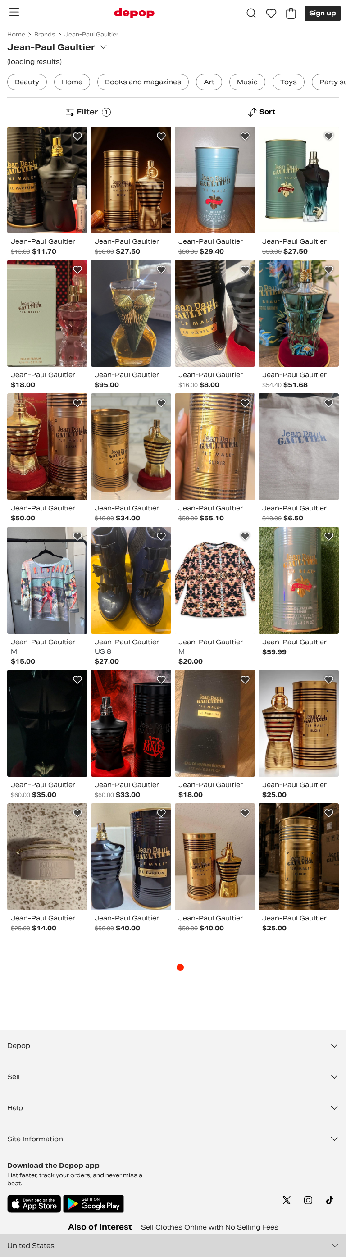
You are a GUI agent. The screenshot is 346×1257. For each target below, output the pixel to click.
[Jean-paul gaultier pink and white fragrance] (47, 313)
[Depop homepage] (134, 13)
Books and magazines (143, 82)
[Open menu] (14, 12)
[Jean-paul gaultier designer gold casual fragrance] (131, 446)
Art (209, 82)
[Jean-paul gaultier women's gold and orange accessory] (131, 313)
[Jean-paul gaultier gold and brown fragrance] (215, 446)
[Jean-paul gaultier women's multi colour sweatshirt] (215, 580)
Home (72, 82)
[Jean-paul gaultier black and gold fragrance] (47, 723)
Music (247, 82)
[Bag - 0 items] (291, 13)
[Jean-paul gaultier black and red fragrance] (131, 723)
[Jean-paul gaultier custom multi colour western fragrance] (299, 313)
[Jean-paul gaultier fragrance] (215, 723)
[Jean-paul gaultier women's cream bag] (47, 856)
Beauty (27, 82)
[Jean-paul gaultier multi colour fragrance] (47, 180)
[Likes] (271, 13)
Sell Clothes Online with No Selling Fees (209, 1227)
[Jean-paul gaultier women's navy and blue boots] (131, 580)
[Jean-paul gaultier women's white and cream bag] (299, 446)
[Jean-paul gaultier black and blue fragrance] (131, 856)
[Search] (251, 13)
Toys (288, 82)
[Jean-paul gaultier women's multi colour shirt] (47, 580)
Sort (267, 112)
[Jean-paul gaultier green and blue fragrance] (299, 180)
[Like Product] (77, 136)
